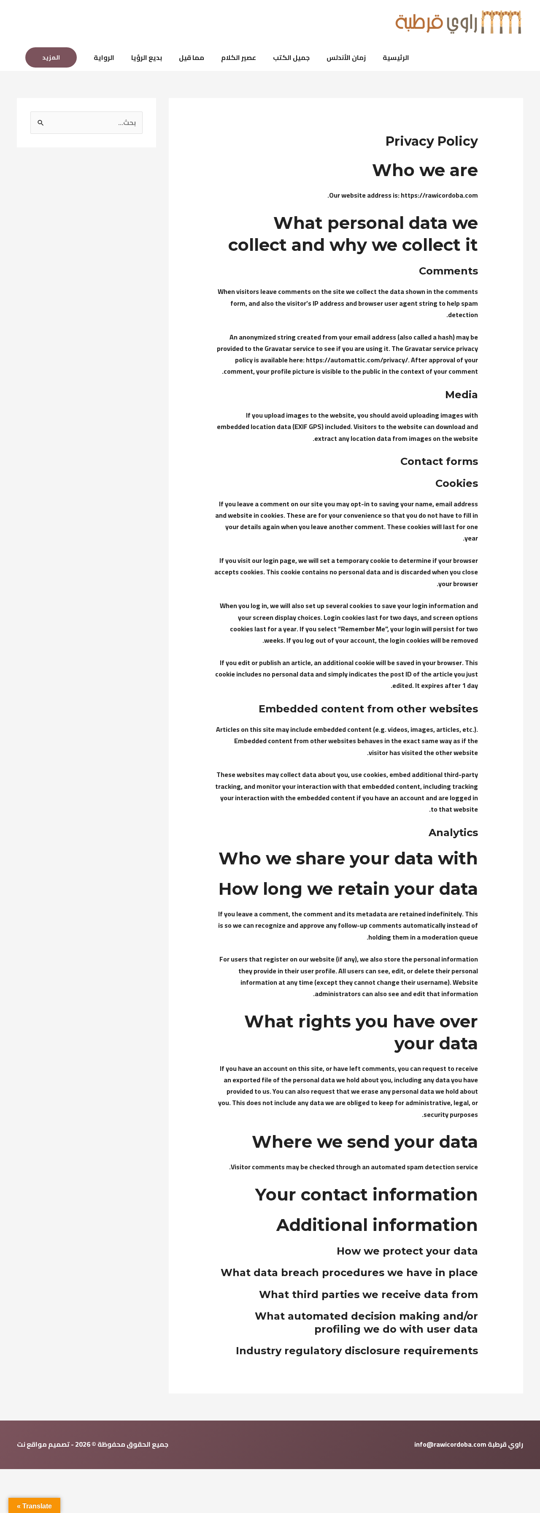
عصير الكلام (238, 57)
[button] (51, 57)
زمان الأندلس (346, 57)
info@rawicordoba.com (450, 1444)
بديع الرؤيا (146, 57)
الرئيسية (396, 57)
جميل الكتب (291, 57)
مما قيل (191, 57)
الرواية (104, 57)
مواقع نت (32, 1444)
